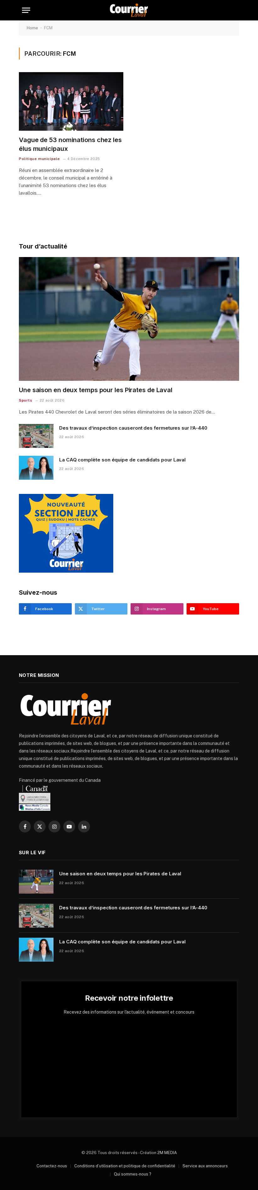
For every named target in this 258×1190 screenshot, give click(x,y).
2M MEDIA (167, 1152)
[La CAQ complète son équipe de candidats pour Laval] (36, 468)
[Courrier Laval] (129, 10)
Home (32, 28)
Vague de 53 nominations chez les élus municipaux (70, 144)
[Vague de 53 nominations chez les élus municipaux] (71, 101)
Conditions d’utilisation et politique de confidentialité (124, 1166)
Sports (25, 400)
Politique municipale (39, 159)
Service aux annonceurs (205, 1166)
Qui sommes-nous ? (132, 1174)
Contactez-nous (51, 1166)
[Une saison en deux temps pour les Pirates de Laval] (129, 319)
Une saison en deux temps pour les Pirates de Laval (95, 390)
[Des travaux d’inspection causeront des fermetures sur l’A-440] (36, 436)
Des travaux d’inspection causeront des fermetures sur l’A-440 (133, 428)
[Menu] (26, 10)
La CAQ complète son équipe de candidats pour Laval (122, 460)
